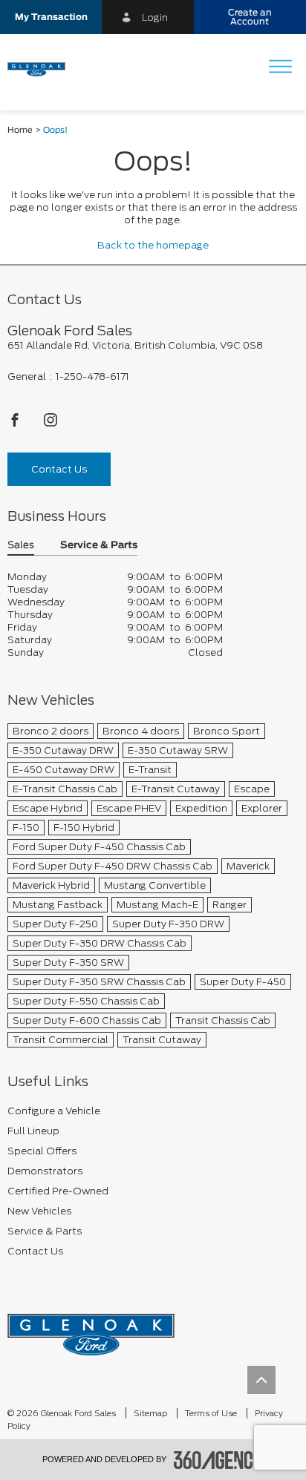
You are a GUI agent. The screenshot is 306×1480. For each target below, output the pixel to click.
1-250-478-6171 (92, 376)
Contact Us (59, 469)
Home (20, 130)
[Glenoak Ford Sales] (91, 1329)
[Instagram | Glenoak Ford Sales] (50, 424)
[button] (51, 17)
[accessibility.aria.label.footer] (219, 1460)
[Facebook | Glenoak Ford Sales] (16, 424)
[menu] (280, 67)
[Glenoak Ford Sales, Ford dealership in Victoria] (41, 68)
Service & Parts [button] (98, 545)
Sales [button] (20, 545)
